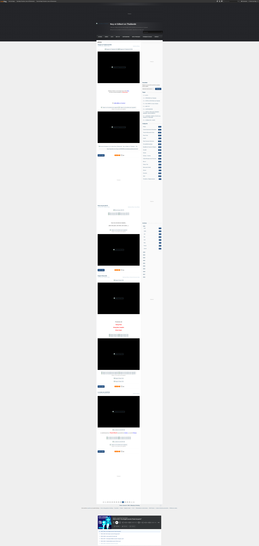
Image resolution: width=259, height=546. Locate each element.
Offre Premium (151, 508)
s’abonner (117, 526)
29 (127, 502)
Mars (145, 242)
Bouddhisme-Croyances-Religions (149, 147)
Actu (112, 36)
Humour (144, 170)
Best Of (118, 36)
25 (118, 502)
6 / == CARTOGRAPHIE (148, 109)
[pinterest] (222, 1)
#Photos (138, 46)
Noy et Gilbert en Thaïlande (123, 24)
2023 (144, 257)
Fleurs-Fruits (145, 135)
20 (107, 502)
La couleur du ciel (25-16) (104, 392)
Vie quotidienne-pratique (147, 144)
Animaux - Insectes (147, 155)
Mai (144, 236)
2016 (144, 277)
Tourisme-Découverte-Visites (148, 132)
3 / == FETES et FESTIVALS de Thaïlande (151, 100)
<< (103, 502)
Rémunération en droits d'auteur (142, 508)
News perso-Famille (147, 167)
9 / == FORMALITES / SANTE (149, 120)
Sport (144, 176)
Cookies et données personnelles (162, 508)
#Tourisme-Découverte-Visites (135, 277)
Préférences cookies (173, 508)
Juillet (145, 231)
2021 (144, 263)
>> (133, 502)
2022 (144, 260)
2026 (144, 226)
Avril (144, 239)
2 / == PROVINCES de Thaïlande (149, 98)
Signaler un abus (127, 508)
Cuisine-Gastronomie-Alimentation (149, 129)
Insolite (144, 138)
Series (106, 36)
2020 (144, 266)
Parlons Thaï (145, 164)
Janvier (145, 248)
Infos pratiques (136, 36)
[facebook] (217, 1)
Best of (144, 161)
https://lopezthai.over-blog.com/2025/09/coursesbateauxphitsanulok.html (122, 148)
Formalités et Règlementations (149, 178)
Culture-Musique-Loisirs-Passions (149, 158)
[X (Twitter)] (219, 1)
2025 (144, 252)
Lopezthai (89, 508)
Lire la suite (101, 155)
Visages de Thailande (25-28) (104, 44)
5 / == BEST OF (146, 106)
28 (125, 502)
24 (116, 502)
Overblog (138, 505)
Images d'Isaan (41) (102, 275)
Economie (145, 173)
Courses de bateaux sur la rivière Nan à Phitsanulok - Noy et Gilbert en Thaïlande (137, 146)
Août (145, 228)
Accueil (100, 36)
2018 (144, 271)
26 (120, 502)
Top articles (116, 508)
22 (112, 502)
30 (129, 502)
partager (125, 526)
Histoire (144, 152)
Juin (144, 234)
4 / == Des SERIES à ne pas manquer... (151, 103)
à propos (133, 526)
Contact (157, 36)
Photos (144, 126)
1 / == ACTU (145, 95)
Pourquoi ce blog (147, 36)
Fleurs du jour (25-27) (103, 205)
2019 (144, 268)
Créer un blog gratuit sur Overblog (106, 508)
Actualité (144, 149)
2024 (144, 254)
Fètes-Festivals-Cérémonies (148, 141)
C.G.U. (133, 508)
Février (145, 245)
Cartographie (125, 36)
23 (114, 502)
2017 (144, 274)
